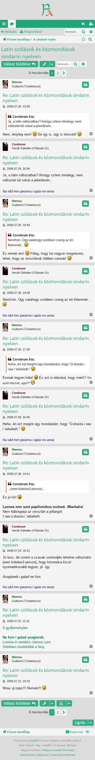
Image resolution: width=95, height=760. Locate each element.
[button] (63, 73)
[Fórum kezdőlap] (47, 10)
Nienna (17, 82)
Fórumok (13, 25)
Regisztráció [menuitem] (92, 25)
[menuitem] (90, 39)
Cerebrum (19, 144)
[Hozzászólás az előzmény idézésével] (85, 85)
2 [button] (58, 72)
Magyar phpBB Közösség (58, 750)
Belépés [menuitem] (84, 25)
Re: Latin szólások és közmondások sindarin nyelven (46, 98)
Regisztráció (33, 32)
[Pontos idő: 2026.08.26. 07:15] (83, 40)
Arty (38, 745)
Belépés (11, 32)
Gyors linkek (5, 25)
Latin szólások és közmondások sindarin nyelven (38, 53)
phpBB (33, 740)
